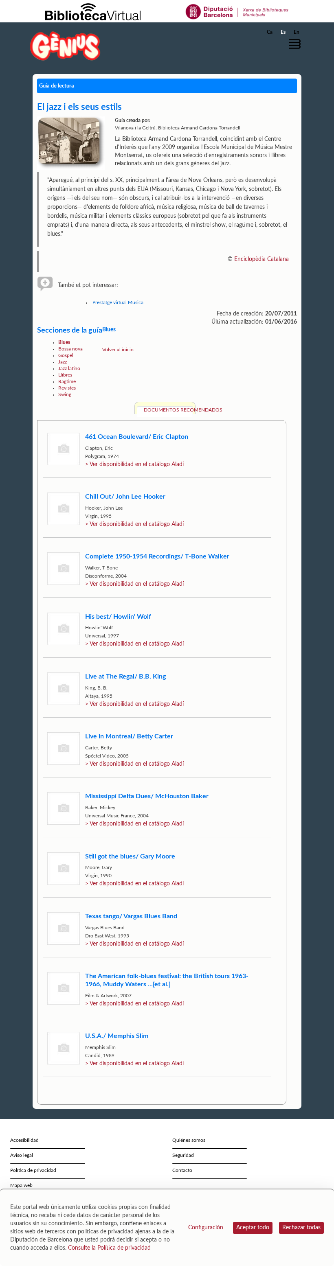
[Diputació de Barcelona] (237, 11)
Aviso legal (21, 1155)
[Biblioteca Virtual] (93, 11)
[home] (65, 46)
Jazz (62, 361)
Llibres (65, 374)
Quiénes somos (188, 1140)
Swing (64, 394)
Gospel (65, 355)
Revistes (67, 387)
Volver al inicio (118, 349)
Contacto (182, 1170)
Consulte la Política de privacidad (109, 1248)
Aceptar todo (252, 1228)
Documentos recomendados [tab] (168, 409)
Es (283, 32)
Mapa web (21, 1185)
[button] (297, 44)
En (296, 32)
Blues (64, 342)
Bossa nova (70, 348)
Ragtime (67, 381)
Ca (269, 32)
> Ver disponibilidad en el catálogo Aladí (134, 464)
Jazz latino (69, 368)
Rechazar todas (301, 1228)
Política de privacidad (33, 1170)
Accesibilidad (24, 1140)
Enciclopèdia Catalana (261, 259)
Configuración (205, 1228)
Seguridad (183, 1155)
